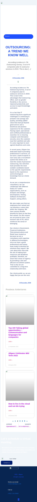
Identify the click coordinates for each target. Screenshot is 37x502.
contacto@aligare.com (14, 484)
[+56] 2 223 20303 (13, 493)
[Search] (31, 36)
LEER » (10, 341)
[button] (34, 3)
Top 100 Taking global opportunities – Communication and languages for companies (18, 332)
